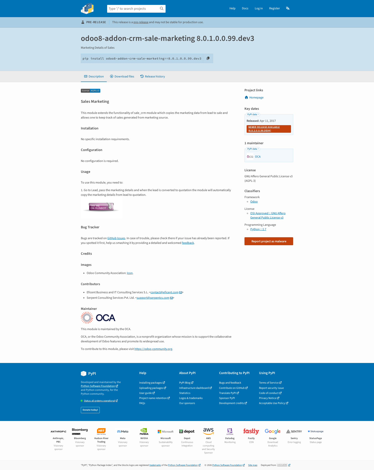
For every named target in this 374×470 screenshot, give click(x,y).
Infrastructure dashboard (194, 388)
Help (232, 8)
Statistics (184, 393)
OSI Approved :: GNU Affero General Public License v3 (268, 215)
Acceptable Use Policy (272, 403)
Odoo (254, 201)
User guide (145, 393)
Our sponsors (187, 403)
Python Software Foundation (98, 386)
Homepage (256, 97)
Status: (99, 400)
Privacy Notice (267, 398)
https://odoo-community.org (153, 349)
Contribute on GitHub (232, 388)
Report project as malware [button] (268, 241)
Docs (245, 8)
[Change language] (288, 8)
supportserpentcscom (153, 298)
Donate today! (90, 410)
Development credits (231, 403)
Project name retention (153, 398)
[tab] (94, 76)
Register (274, 8)
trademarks (155, 465)
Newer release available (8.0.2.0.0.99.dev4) (264, 128)
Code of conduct (269, 393)
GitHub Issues (116, 238)
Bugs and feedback (230, 383)
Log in (259, 8)
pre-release (140, 22)
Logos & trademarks (191, 398)
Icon (130, 273)
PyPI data (252, 114)
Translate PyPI (227, 393)
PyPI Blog (184, 383)
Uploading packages (151, 388)
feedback (188, 243)
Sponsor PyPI (227, 398)
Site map (252, 465)
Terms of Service (269, 383)
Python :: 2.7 (258, 229)
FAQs (142, 403)
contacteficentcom (164, 292)
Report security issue (271, 388)
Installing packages (150, 383)
